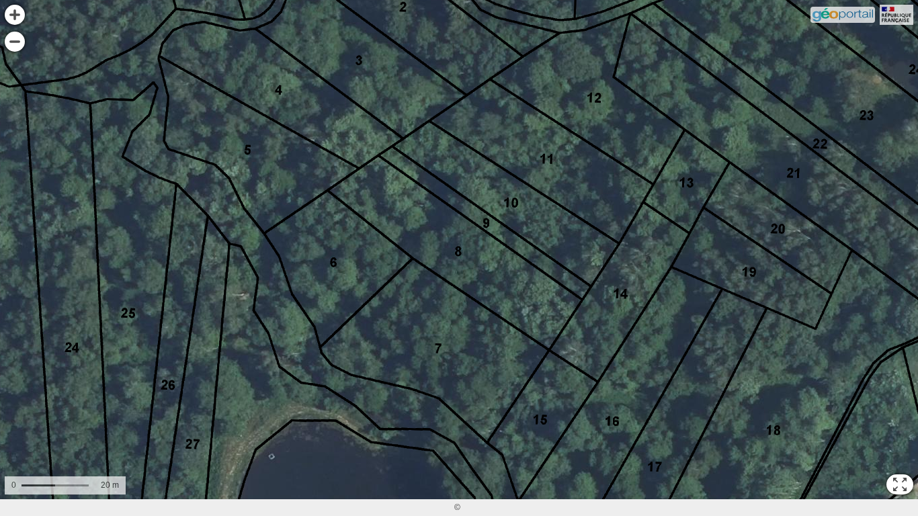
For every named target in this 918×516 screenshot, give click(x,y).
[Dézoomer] (15, 42)
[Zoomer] (15, 15)
